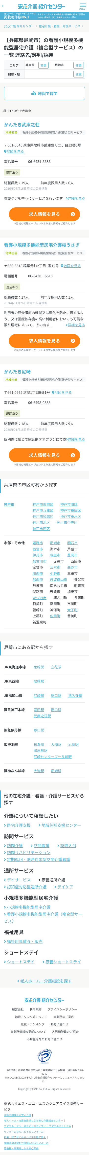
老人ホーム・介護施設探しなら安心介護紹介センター (33, 1120)
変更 (43, 65)
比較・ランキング (32, 1024)
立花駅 (56, 666)
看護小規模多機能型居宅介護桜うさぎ (42, 245)
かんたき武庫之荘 (22, 124)
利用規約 (36, 1009)
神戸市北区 (41, 522)
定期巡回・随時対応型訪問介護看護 (38, 859)
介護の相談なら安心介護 (17, 1115)
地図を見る (15, 151)
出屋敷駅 (40, 750)
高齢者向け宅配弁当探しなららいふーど (26, 1143)
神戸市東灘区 (43, 504)
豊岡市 (72, 554)
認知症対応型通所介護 (26, 887)
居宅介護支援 (19, 825)
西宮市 (38, 548)
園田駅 (39, 709)
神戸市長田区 (70, 510)
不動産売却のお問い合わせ (44, 1039)
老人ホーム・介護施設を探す (46, 981)
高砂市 (72, 567)
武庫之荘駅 (42, 715)
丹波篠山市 (58, 579)
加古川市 (39, 561)
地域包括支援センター (61, 825)
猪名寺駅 (75, 695)
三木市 (55, 567)
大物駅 (56, 744)
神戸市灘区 (69, 504)
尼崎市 (55, 542)
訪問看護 (41, 845)
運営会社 (18, 1009)
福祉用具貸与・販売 (25, 941)
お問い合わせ (59, 1024)
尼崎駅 (39, 666)
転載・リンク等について (31, 1016)
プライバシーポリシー (62, 1009)
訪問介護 (15, 845)
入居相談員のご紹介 (65, 1031)
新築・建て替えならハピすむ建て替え (25, 1137)
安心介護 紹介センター (19, 26)
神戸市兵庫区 (43, 510)
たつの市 (39, 597)
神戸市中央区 (67, 522)
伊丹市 (38, 554)
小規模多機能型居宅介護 (28, 907)
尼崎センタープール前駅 (53, 756)
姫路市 (38, 542)
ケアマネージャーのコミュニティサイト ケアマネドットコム (37, 1126)
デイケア (65, 887)
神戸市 (9, 504)
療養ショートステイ (63, 962)
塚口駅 (56, 695)
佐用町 (55, 615)
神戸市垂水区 (70, 516)
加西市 (38, 579)
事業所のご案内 (63, 1016)
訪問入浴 (68, 845)
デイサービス (19, 880)
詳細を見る (76, 198)
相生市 (55, 554)
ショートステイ (21, 962)
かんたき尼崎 (17, 371)
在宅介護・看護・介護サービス (59, 26)
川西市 (38, 573)
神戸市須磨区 (43, 516)
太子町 (72, 609)
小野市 (55, 573)
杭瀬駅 (39, 744)
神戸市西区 (41, 528)
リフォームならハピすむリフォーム (24, 1131)
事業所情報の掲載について (28, 1031)
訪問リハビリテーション (28, 852)
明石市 (72, 542)
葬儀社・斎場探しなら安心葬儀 (21, 1148)
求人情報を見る (44, 214)
